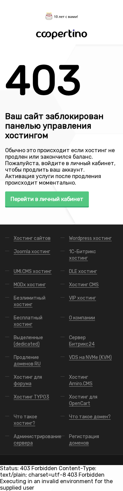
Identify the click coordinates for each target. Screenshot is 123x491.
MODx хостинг (30, 285)
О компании (82, 318)
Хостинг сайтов (32, 238)
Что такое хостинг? (25, 420)
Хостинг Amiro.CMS (81, 380)
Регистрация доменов (84, 440)
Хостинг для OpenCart (83, 400)
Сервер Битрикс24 (82, 341)
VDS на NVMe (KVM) (90, 357)
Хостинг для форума (28, 380)
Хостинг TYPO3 (31, 397)
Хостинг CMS (84, 285)
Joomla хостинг (32, 252)
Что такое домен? (90, 417)
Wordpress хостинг (90, 238)
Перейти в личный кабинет (47, 199)
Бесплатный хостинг (28, 321)
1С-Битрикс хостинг (82, 255)
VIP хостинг (82, 298)
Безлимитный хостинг (29, 301)
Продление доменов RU (27, 361)
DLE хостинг (83, 271)
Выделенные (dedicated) (28, 341)
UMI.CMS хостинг (33, 271)
